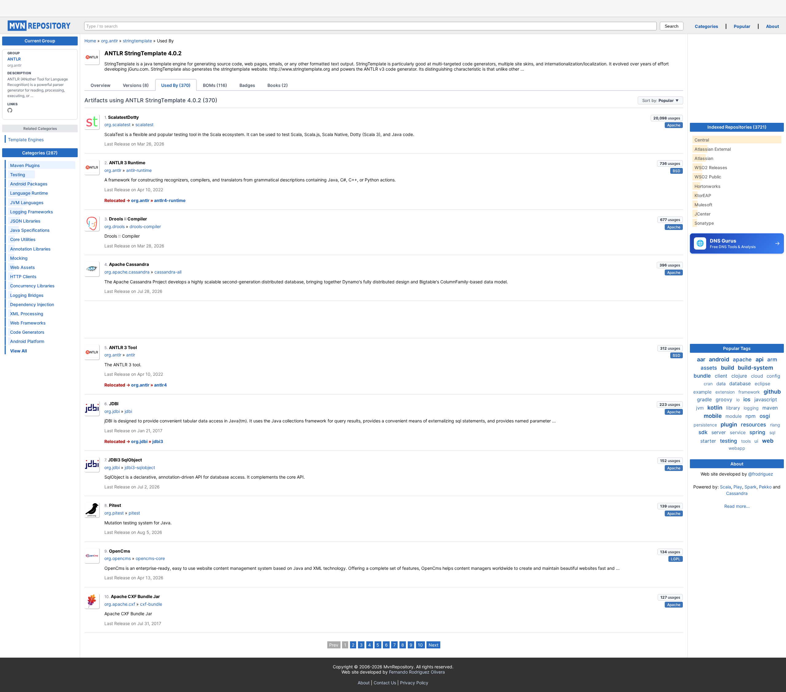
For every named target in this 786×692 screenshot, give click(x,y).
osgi (765, 416)
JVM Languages (27, 202)
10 (420, 644)
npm (751, 416)
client (722, 376)
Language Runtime (29, 193)
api (760, 359)
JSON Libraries (25, 221)
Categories (706, 26)
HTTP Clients (23, 276)
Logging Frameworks (31, 211)
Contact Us (385, 682)
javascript (765, 399)
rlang (775, 424)
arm (772, 359)
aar (701, 359)
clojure (740, 376)
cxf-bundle (151, 604)
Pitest (115, 505)
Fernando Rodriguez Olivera (417, 672)
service (738, 432)
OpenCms (119, 551)
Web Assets (22, 267)
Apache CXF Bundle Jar (135, 596)
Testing (17, 174)
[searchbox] (370, 26)
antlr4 (160, 384)
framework (749, 392)
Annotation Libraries (30, 248)
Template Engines (26, 139)
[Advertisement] (393, 7)
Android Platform (27, 341)
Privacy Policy (414, 682)
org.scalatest (117, 124)
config (773, 376)
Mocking (19, 258)
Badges (247, 85)
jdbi (128, 411)
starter (709, 441)
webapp (737, 448)
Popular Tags (737, 348)
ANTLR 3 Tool (123, 347)
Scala (725, 486)
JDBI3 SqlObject (125, 459)
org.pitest (114, 512)
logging (752, 407)
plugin (729, 424)
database (740, 383)
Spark (751, 486)
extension (725, 392)
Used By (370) (176, 85)
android (719, 359)
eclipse (762, 384)
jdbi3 (157, 441)
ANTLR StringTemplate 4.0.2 (142, 53)
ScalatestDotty (123, 117)
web (767, 440)
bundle (703, 376)
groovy (725, 399)
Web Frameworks (28, 322)
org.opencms (117, 558)
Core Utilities (23, 239)
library (733, 408)
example (703, 392)
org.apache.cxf (119, 604)
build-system (755, 367)
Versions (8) (136, 85)
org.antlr (109, 40)
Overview (101, 85)
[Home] (40, 29)
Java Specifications (30, 230)
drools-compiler (145, 226)
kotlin (715, 407)
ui (757, 441)
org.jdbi (112, 411)
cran (709, 383)
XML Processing (26, 313)
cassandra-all (167, 271)
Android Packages (29, 183)
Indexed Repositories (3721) (737, 127)
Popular (742, 26)
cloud (757, 376)
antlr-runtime (139, 170)
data (721, 384)
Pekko (765, 486)
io (738, 399)
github (772, 391)
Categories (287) (40, 152)
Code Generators (27, 332)
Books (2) (277, 85)
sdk (703, 432)
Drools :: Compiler (128, 218)
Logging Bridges (27, 295)
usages (666, 118)
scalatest (144, 124)
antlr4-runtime (169, 200)
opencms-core (150, 558)
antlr (130, 354)
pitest (134, 512)
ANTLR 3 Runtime (127, 162)
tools (746, 441)
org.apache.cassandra (127, 271)
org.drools (114, 226)
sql (772, 432)
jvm (700, 408)
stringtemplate (137, 40)
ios (747, 399)
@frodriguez (760, 473)
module (734, 416)
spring (758, 432)
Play (737, 486)
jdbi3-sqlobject (140, 467)
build (728, 367)
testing (729, 441)
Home (90, 40)
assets (709, 368)
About (772, 26)
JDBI (114, 403)
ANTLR (14, 58)
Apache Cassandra (129, 264)
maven (770, 408)
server (719, 432)
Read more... (737, 506)
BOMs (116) (215, 85)
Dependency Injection (32, 304)
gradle (705, 399)
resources (754, 425)
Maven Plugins (25, 165)
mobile (713, 416)
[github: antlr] (9, 110)
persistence (706, 424)
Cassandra (737, 493)
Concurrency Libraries (32, 285)
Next (433, 644)
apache (743, 359)
